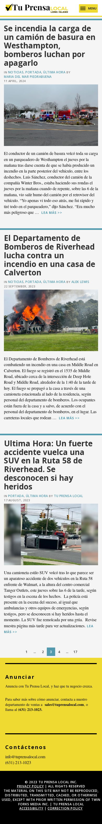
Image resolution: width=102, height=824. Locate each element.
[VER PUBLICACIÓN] (51, 115)
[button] (88, 8)
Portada (33, 72)
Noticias (16, 72)
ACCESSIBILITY (31, 808)
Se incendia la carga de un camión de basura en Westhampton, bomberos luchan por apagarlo (49, 45)
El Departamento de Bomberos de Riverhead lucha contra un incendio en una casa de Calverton (49, 255)
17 (75, 651)
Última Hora (54, 72)
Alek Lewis (80, 282)
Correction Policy (65, 808)
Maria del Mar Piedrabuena (28, 76)
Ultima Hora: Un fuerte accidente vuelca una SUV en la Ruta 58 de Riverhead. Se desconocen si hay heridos (48, 465)
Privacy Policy (30, 786)
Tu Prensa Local (68, 496)
